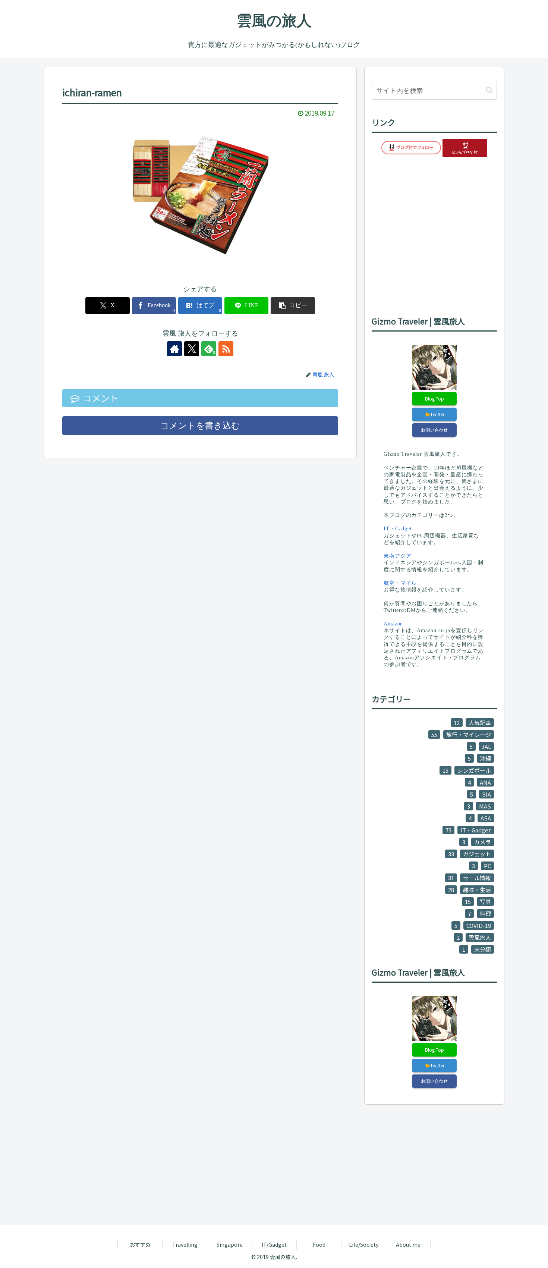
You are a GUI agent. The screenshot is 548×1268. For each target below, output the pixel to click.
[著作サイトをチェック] (174, 348)
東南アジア (398, 556)
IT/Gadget (274, 1244)
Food (319, 1244)
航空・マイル (400, 583)
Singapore (230, 1244)
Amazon (393, 624)
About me (408, 1244)
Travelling (185, 1244)
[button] (293, 305)
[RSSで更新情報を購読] (225, 348)
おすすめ (140, 1244)
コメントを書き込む (200, 425)
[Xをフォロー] (191, 348)
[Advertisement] (267, 1163)
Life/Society (363, 1244)
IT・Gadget (398, 528)
